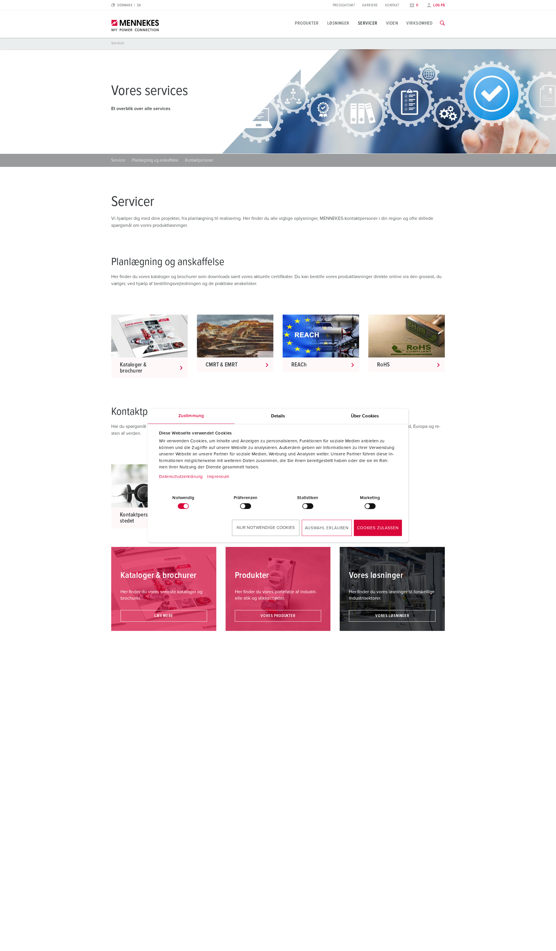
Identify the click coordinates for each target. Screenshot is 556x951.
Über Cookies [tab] (365, 415)
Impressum (218, 476)
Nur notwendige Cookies (266, 527)
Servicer (368, 23)
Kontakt (392, 5)
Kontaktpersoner (199, 160)
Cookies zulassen (377, 528)
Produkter (307, 23)
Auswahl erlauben (327, 528)
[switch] (245, 506)
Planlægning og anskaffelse (155, 160)
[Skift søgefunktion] (442, 23)
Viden (392, 23)
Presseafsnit (344, 5)
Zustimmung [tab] (191, 416)
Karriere (370, 5)
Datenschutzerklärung (181, 476)
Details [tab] (278, 415)
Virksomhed (419, 23)
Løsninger (338, 23)
